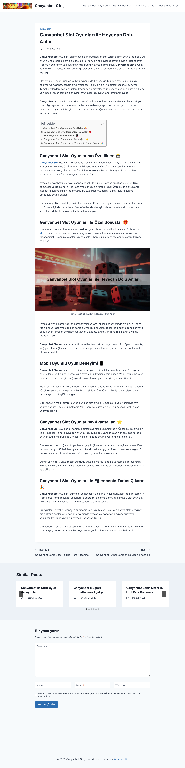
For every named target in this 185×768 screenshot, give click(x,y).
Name (40, 685)
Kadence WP (121, 759)
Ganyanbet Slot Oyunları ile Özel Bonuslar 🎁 (67, 132)
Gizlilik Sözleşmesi (145, 5)
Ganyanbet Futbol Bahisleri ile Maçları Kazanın (123, 552)
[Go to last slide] (21, 594)
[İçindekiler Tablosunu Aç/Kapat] (100, 123)
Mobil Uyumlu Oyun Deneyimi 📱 (61, 135)
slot (42, 233)
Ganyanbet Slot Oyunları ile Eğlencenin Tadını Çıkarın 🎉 (73, 143)
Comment (43, 646)
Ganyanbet (45, 29)
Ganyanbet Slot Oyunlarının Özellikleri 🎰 (65, 128)
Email (80, 685)
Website (120, 685)
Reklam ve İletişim (169, 5)
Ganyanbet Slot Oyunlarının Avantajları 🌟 (66, 139)
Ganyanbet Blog (122, 5)
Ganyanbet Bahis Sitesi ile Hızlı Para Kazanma (62, 552)
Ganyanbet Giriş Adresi (96, 5)
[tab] (86, 609)
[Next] (164, 594)
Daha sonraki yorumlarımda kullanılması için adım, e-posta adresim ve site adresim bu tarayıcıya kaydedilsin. (89, 695)
